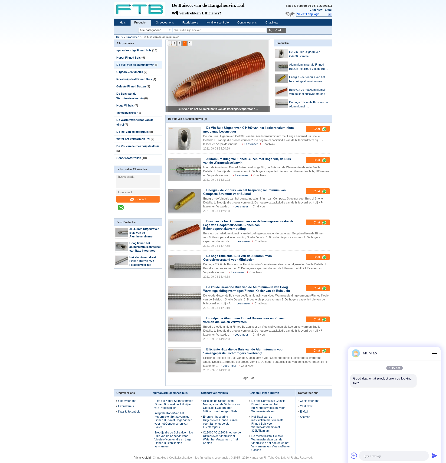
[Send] (434, 455)
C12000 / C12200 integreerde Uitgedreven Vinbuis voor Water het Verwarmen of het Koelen (222, 438)
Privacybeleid (142, 457)
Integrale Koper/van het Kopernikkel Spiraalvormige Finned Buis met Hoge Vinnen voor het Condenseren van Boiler (173, 420)
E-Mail (304, 411)
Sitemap (305, 417)
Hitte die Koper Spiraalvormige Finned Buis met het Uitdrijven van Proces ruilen (173, 404)
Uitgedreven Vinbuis (129, 72)
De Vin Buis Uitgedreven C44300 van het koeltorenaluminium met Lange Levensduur (308, 54)
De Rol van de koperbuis (132, 131)
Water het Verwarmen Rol (133, 139)
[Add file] (354, 455)
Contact (140, 199)
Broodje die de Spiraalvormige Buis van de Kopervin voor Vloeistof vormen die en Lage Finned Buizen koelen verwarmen (173, 439)
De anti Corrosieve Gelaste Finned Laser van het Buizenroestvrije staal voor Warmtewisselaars (268, 406)
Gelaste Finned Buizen (131, 86)
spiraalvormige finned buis (133, 50)
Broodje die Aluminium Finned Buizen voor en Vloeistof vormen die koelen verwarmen (245, 320)
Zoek (278, 30)
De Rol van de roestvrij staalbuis (137, 146)
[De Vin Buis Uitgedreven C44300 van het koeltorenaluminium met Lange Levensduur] (281, 54)
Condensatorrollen (128, 158)
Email (328, 9)
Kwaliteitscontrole (218, 22)
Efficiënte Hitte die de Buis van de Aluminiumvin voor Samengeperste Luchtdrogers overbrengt (243, 351)
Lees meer (251, 144)
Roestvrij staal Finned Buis (134, 79)
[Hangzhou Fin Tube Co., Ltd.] (143, 9)
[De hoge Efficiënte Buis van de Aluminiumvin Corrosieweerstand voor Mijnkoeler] (281, 104)
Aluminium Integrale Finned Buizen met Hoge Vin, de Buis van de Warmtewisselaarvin (308, 67)
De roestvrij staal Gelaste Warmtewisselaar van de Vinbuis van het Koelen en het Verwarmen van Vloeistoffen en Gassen (271, 443)
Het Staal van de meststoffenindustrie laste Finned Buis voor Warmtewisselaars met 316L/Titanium (267, 423)
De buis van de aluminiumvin (135, 65)
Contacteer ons (247, 22)
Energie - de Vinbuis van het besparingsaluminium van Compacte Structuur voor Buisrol (307, 79)
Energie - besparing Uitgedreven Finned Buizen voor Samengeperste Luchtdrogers (220, 422)
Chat (317, 129)
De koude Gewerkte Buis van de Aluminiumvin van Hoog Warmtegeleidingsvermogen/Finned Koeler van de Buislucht (246, 289)
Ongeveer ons (165, 22)
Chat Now (316, 9)
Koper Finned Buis (128, 57)
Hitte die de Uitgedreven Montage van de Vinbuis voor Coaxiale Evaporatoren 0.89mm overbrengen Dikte (221, 406)
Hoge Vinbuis (125, 105)
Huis (123, 22)
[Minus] (434, 353)
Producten (140, 22)
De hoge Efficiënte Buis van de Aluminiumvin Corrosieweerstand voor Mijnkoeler (218, 109)
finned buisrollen (127, 112)
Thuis (119, 37)
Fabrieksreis (190, 22)
